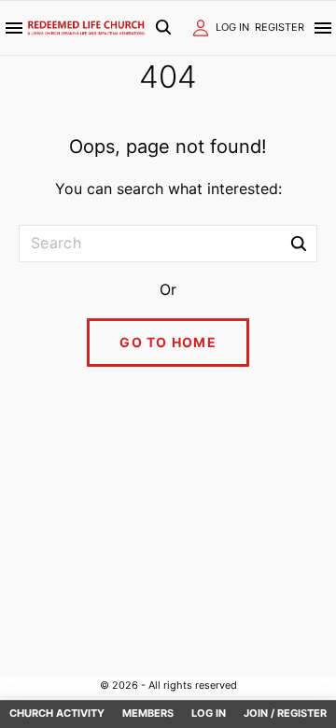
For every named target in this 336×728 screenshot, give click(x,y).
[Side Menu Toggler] (14, 28)
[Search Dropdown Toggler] (163, 28)
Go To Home (168, 342)
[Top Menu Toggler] (323, 28)
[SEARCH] (298, 242)
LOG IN (232, 27)
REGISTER (279, 27)
